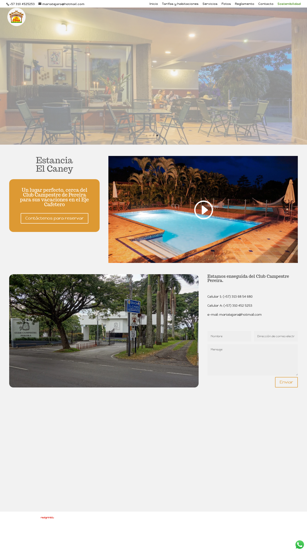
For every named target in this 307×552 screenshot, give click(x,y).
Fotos (226, 4)
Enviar (286, 382)
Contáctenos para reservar (54, 218)
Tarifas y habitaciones (180, 4)
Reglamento (244, 4)
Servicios (210, 4)
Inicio (154, 4)
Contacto (266, 4)
